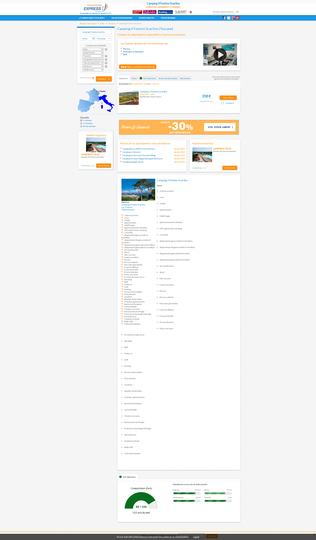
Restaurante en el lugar (134, 311)
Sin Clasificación (131, 250)
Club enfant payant (132, 324)
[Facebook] (225, 18)
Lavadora (128, 296)
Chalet (127, 220)
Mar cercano (129, 255)
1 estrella (128, 232)
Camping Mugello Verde (132, 162)
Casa (126, 218)
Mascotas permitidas (133, 264)
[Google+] (233, 18)
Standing (128, 279)
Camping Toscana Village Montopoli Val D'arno (142, 158)
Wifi (126, 282)
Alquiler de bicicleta (133, 299)
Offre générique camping (135, 230)
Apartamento (130, 222)
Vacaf (126, 252)
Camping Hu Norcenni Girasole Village (139, 155)
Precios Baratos (131, 272)
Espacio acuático (131, 257)
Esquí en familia (131, 269)
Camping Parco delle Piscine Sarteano (138, 148)
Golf (126, 287)
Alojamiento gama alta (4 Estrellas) (139, 245)
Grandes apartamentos (134, 301)
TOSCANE (144, 94)
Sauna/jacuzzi (130, 316)
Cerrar (196, 537)
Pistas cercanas (131, 274)
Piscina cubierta (131, 262)
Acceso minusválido (133, 292)
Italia (102, 23)
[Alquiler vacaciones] (95, 6)
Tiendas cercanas (132, 309)
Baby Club (128, 321)
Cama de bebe (130, 306)
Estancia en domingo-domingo (137, 314)
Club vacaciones (131, 215)
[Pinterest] (238, 18)
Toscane (111, 23)
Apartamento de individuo (135, 227)
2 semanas (88, 123)
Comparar (101, 79)
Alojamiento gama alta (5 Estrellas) (139, 247)
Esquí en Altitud (131, 267)
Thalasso (128, 284)
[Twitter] (229, 18)
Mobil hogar (129, 225)
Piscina (127, 259)
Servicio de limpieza (133, 304)
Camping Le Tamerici (131, 152)
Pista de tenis (130, 294)
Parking (127, 289)
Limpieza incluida (131, 319)
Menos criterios (86, 78)
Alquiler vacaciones (88, 23)
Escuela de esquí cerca (134, 277)
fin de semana (89, 126)
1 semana (87, 120)
